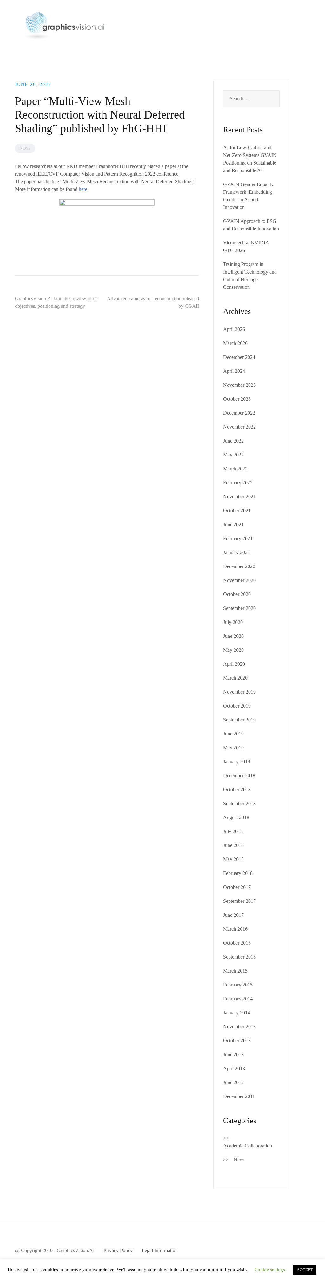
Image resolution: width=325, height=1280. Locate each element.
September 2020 (239, 608)
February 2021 (238, 538)
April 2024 (234, 371)
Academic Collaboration (247, 1145)
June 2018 (233, 845)
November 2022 (239, 427)
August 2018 (236, 817)
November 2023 (239, 385)
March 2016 (235, 929)
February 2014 (238, 998)
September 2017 (239, 901)
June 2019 (233, 733)
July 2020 (233, 622)
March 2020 (235, 678)
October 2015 (237, 943)
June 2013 (233, 1054)
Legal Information (160, 1250)
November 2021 (239, 496)
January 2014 (236, 1012)
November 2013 (239, 1026)
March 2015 (235, 970)
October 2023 (237, 399)
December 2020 (239, 566)
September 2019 (239, 719)
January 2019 (236, 761)
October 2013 (237, 1040)
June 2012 (233, 1082)
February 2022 (238, 482)
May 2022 (233, 454)
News (25, 148)
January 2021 (236, 552)
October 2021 (237, 510)
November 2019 (239, 692)
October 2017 (237, 887)
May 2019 (233, 747)
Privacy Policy (118, 1250)
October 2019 (237, 705)
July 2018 (233, 831)
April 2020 (234, 664)
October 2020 (237, 594)
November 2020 (239, 580)
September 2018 (239, 803)
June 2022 (233, 440)
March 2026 (235, 343)
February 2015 (238, 984)
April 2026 (234, 329)
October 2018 (237, 789)
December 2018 (239, 775)
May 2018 (233, 859)
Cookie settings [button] (270, 1269)
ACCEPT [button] (305, 1269)
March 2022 (235, 468)
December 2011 (239, 1096)
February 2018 (238, 873)
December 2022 (239, 413)
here (83, 189)
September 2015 (239, 957)
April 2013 (234, 1068)
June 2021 (233, 524)
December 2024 (239, 357)
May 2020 (233, 650)
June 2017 (233, 915)
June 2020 (233, 636)
